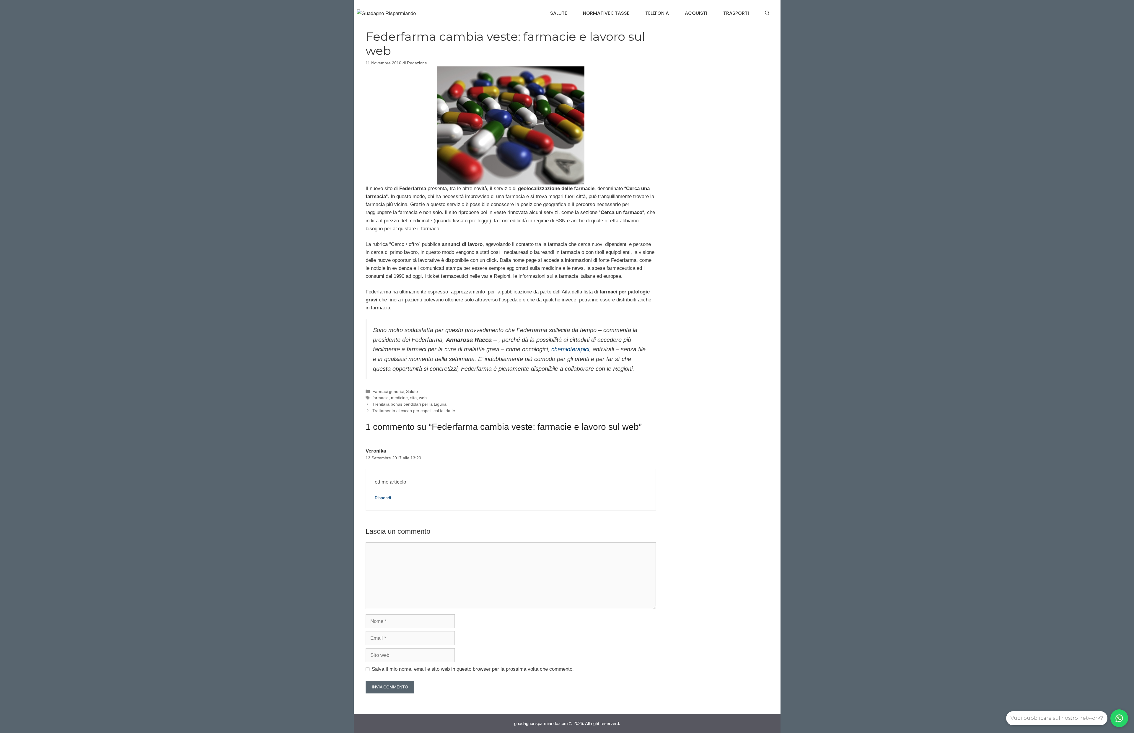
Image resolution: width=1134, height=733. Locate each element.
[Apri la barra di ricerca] (767, 13)
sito (413, 397)
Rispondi (383, 497)
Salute (558, 13)
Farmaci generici (388, 391)
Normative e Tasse (606, 13)
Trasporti (736, 13)
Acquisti (696, 13)
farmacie (380, 397)
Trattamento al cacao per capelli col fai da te (413, 410)
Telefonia (657, 13)
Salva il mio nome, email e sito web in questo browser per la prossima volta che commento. (473, 669)
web (423, 397)
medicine (399, 397)
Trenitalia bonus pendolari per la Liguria (409, 404)
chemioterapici (570, 349)
